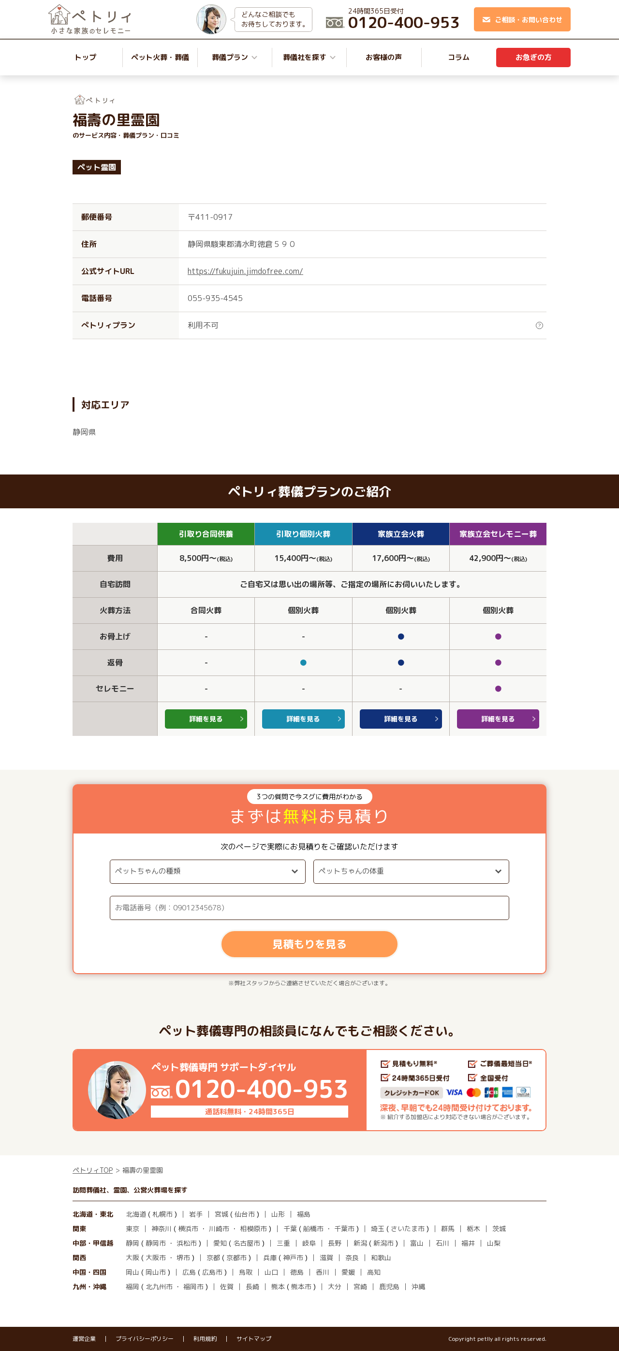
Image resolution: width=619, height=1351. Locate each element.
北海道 (136, 1214)
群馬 (448, 1228)
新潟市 (383, 1243)
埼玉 (377, 1228)
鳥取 (245, 1272)
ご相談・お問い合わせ (528, 19)
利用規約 (205, 1339)
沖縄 (418, 1286)
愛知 (220, 1243)
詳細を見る (206, 718)
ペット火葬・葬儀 (160, 57)
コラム (459, 57)
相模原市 (253, 1228)
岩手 (196, 1214)
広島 (189, 1272)
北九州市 (159, 1286)
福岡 (132, 1286)
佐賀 (227, 1286)
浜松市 (187, 1243)
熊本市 (301, 1286)
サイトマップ (253, 1339)
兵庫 (270, 1257)
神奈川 (161, 1228)
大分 (334, 1286)
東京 (132, 1228)
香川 (322, 1272)
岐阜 (309, 1243)
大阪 (132, 1257)
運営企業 (84, 1339)
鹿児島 (389, 1286)
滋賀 (326, 1257)
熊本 (278, 1286)
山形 (278, 1214)
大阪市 (156, 1257)
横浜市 (188, 1228)
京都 (213, 1257)
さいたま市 (408, 1228)
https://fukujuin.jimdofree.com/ (245, 271)
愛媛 (348, 1272)
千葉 (290, 1228)
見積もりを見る (309, 943)
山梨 (494, 1243)
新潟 (360, 1243)
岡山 (132, 1272)
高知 (374, 1272)
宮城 (221, 1214)
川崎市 (219, 1228)
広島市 (212, 1272)
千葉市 (344, 1228)
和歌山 (381, 1257)
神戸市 (293, 1257)
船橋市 (313, 1228)
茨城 (499, 1228)
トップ (85, 57)
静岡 (132, 1243)
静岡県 (84, 432)
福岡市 (193, 1286)
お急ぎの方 (534, 57)
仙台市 (245, 1214)
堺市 (183, 1257)
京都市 (236, 1257)
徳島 (297, 1272)
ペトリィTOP (93, 1170)
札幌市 (162, 1214)
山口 (271, 1272)
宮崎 (360, 1286)
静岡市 (156, 1243)
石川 (442, 1243)
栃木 (473, 1228)
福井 (468, 1243)
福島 (303, 1214)
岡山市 (156, 1272)
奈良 (352, 1257)
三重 (283, 1243)
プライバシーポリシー (145, 1339)
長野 (334, 1243)
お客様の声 (384, 57)
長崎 (252, 1286)
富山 (417, 1243)
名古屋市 (246, 1243)
